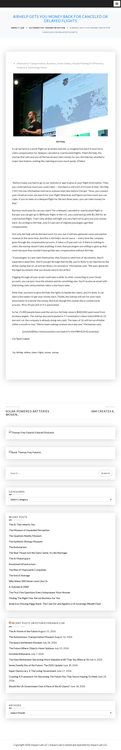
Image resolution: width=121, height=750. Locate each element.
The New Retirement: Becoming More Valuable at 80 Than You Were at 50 (49, 659)
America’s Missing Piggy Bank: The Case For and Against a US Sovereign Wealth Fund (55, 603)
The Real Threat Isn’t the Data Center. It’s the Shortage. (38, 552)
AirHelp (19, 352)
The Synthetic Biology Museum (26, 541)
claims (34, 352)
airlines (27, 352)
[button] (117, 4)
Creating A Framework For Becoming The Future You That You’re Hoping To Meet (53, 676)
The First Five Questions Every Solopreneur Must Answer (39, 592)
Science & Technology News (32, 67)
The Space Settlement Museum (25, 642)
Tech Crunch (22, 338)
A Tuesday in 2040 (19, 586)
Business (51, 63)
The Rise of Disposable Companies (27, 569)
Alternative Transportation (31, 63)
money (48, 352)
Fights (41, 352)
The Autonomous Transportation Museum (31, 636)
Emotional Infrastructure (22, 564)
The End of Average (19, 575)
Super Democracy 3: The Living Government (32, 670)
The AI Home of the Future (23, 631)
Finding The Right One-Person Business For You (34, 598)
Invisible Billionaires (20, 653)
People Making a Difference (87, 63)
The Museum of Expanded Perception (29, 530)
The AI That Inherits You (22, 524)
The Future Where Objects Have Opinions (31, 648)
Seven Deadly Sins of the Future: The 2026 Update (36, 665)
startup (55, 352)
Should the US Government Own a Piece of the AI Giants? (39, 686)
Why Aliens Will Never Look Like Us (28, 581)
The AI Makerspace (19, 558)
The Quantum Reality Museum (25, 535)
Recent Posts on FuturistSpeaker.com (38, 623)
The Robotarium (18, 547)
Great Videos (64, 63)
